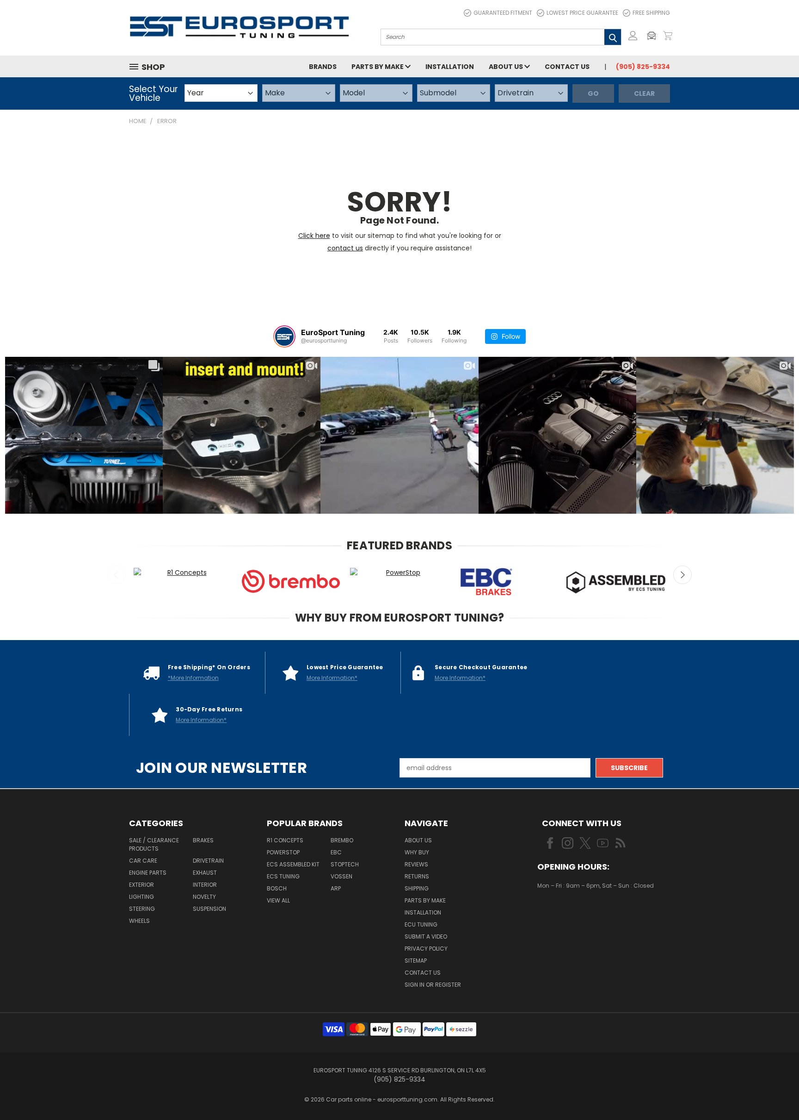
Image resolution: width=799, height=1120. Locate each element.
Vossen (341, 876)
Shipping (417, 888)
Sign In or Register (433, 985)
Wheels (139, 921)
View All (278, 900)
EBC (336, 852)
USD (568, 913)
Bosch (277, 888)
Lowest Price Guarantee (582, 13)
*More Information (193, 678)
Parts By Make (425, 900)
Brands (323, 66)
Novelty (204, 897)
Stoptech (345, 864)
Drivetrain (208, 861)
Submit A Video (426, 936)
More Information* (332, 678)
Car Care (143, 861)
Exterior (141, 885)
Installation (449, 66)
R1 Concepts (285, 840)
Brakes (203, 840)
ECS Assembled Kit (293, 864)
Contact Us (567, 66)
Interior (205, 885)
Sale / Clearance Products (154, 844)
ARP (336, 888)
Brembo (342, 840)
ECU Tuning (421, 924)
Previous (116, 575)
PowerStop (283, 852)
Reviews (416, 864)
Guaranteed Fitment (502, 13)
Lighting (141, 897)
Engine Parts (147, 873)
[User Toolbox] (633, 35)
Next (682, 575)
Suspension (209, 909)
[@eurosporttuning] (284, 336)
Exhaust (205, 873)
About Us (506, 66)
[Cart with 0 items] (667, 35)
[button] (654, 35)
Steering (142, 909)
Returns (417, 876)
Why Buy (417, 852)
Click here (314, 235)
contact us (345, 248)
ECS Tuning (283, 876)
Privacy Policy (426, 948)
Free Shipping (651, 13)
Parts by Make (378, 66)
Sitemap (416, 960)
